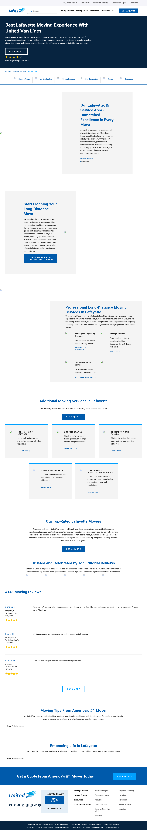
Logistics (122, 809)
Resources (94, 11)
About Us (98, 800)
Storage (114, 352)
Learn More (23, 451)
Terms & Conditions (62, 827)
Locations (134, 3)
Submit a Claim (125, 804)
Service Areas (24, 79)
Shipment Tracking (100, 3)
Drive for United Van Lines (103, 810)
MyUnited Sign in (70, 3)
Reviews (111, 79)
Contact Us (85, 3)
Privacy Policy (48, 827)
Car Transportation (84, 377)
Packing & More (82, 11)
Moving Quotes (46, 79)
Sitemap (98, 815)
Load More (73, 689)
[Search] (30, 11)
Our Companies (91, 79)
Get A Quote (73, 417)
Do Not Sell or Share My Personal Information (87, 827)
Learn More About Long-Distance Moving (41, 258)
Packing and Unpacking (80, 348)
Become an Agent (119, 3)
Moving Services (67, 11)
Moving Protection (52, 470)
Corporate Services (108, 11)
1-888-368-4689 (112, 824)
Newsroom (123, 800)
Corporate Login (101, 804)
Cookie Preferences (112, 827)
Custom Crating (73, 432)
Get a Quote (128, 11)
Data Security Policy (34, 827)
